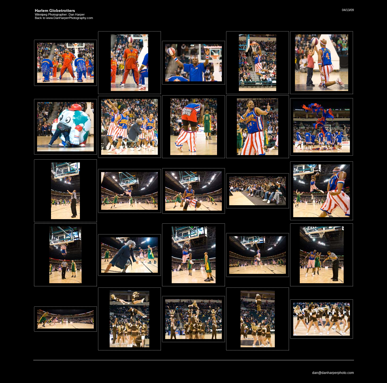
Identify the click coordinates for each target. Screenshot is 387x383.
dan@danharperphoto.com (333, 373)
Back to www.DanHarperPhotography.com (64, 18)
